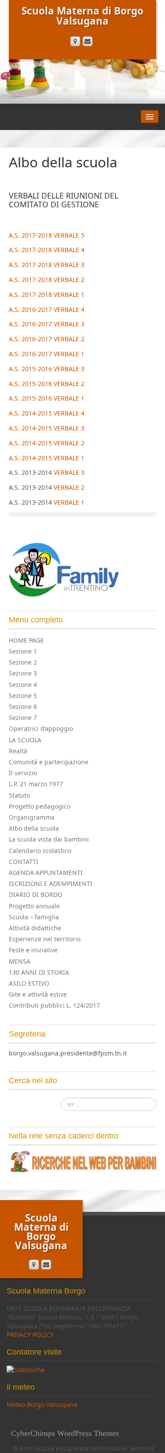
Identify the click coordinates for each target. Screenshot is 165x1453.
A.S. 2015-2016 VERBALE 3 (46, 369)
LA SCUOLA (25, 740)
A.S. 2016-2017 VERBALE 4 (46, 309)
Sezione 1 (23, 651)
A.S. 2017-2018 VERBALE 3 (46, 264)
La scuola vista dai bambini (49, 839)
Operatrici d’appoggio (41, 728)
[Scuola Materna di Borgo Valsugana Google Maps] (75, 41)
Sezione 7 (23, 717)
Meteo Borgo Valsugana (42, 1404)
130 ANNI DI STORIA (39, 972)
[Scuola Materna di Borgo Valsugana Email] (87, 41)
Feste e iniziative (33, 950)
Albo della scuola (34, 828)
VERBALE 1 (69, 502)
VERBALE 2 (69, 487)
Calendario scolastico (40, 850)
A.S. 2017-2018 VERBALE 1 (46, 294)
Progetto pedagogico (39, 806)
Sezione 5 (23, 695)
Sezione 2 (23, 662)
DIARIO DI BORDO (35, 894)
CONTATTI (23, 861)
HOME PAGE (26, 640)
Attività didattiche (35, 928)
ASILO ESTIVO (29, 983)
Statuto (19, 795)
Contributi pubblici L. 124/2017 (54, 1005)
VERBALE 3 (69, 472)
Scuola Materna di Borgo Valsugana (82, 16)
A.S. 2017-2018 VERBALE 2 (46, 279)
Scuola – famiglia (34, 917)
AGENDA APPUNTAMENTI (46, 872)
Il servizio (23, 773)
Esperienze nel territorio (45, 939)
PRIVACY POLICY (30, 1334)
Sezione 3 (23, 673)
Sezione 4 (23, 684)
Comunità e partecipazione (48, 762)
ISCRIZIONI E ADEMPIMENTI (50, 883)
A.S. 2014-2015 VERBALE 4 (46, 413)
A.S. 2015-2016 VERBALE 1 (46, 398)
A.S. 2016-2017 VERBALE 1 (46, 354)
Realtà (18, 751)
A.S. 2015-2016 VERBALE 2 (46, 384)
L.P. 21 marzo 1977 (36, 784)
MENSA (19, 961)
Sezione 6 (23, 706)
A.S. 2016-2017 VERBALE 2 (46, 339)
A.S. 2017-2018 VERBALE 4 (46, 250)
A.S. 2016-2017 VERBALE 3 (46, 324)
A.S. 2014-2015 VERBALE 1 (46, 458)
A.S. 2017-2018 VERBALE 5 (46, 235)
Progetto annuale (34, 906)
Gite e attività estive (38, 994)
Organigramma (32, 817)
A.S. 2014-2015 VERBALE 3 (46, 428)
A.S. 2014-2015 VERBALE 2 (46, 443)
